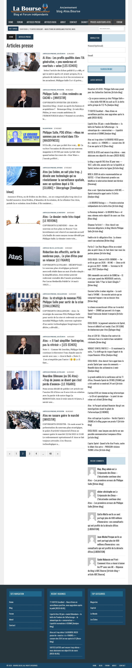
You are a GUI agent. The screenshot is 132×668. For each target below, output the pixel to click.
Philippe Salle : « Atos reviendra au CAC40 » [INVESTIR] (62, 95)
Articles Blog (50, 22)
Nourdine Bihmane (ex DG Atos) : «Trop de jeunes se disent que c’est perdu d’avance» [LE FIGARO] (62, 379)
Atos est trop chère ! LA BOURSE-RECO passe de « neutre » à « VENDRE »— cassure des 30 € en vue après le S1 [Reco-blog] (106, 143)
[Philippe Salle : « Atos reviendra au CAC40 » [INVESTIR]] (23, 105)
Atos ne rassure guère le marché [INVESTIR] (61, 417)
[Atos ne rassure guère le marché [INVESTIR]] (23, 427)
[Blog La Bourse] (46, 9)
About (63, 22)
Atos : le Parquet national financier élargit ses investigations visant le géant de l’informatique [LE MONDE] (106, 409)
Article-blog (48, 248)
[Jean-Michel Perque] (92, 541)
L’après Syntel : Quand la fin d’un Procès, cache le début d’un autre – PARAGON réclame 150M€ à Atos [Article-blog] (106, 447)
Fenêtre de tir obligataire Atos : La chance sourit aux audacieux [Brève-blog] (104, 239)
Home (11, 22)
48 (50, 453)
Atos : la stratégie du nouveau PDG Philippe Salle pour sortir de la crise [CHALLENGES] (63, 301)
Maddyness (47, 128)
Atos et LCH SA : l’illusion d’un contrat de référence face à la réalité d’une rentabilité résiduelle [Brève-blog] (105, 339)
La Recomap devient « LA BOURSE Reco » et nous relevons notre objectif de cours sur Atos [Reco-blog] (106, 215)
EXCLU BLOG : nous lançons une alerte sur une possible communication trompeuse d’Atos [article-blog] (105, 434)
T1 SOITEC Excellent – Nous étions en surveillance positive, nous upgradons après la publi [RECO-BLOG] (106, 114)
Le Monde (93, 613)
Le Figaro (59, 248)
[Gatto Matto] (92, 519)
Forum (20, 22)
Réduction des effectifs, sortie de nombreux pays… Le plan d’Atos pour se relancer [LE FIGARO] (63, 255)
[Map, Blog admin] (92, 473)
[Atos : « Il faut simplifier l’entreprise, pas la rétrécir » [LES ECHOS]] (23, 352)
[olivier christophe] (92, 496)
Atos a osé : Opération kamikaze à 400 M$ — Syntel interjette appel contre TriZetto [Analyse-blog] (106, 193)
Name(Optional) (95, 45)
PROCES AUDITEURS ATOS (100, 22)
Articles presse (49, 54)
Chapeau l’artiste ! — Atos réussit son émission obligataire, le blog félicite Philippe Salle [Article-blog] (105, 228)
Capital (93, 607)
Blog (11, 607)
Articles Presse (33, 22)
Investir (60, 90)
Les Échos (61, 54)
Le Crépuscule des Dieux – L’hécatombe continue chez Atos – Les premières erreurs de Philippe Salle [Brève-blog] (105, 476)
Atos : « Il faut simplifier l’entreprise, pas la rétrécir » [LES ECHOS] (63, 342)
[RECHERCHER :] (111, 28)
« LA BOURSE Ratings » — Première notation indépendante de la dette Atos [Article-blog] (106, 204)
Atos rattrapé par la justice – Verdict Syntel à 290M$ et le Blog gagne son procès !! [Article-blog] (106, 421)
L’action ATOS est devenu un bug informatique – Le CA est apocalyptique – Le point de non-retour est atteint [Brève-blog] (106, 396)
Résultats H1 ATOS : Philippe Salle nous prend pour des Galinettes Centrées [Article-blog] (106, 90)
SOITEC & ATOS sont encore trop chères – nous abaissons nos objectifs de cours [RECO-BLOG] (106, 154)
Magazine (94, 602)
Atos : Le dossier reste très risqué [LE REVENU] (61, 218)
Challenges (62, 294)
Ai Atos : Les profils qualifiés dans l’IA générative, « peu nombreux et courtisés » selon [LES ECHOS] (63, 61)
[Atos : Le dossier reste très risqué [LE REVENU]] (23, 228)
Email (90, 55)
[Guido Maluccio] (92, 564)
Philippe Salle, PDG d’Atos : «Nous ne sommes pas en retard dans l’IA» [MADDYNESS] (63, 136)
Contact (73, 22)
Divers (60, 168)
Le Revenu (61, 212)
